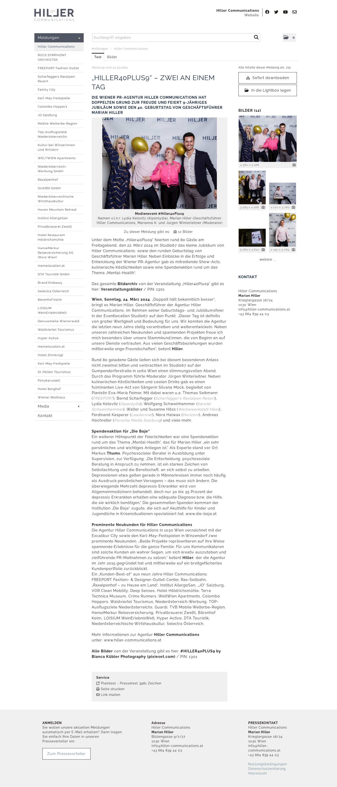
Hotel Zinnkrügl (50, 355)
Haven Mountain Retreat (57, 209)
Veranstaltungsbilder (122, 289)
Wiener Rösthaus (51, 397)
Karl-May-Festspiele (54, 98)
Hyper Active (48, 338)
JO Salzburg (47, 115)
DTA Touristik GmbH (54, 274)
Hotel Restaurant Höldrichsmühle (51, 237)
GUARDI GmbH (49, 188)
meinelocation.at (51, 265)
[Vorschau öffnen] (159, 163)
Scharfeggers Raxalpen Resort (56, 79)
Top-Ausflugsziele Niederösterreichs (52, 134)
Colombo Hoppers (52, 106)
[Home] (54, 15)
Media (43, 406)
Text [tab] (98, 57)
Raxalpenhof (48, 179)
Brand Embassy (50, 282)
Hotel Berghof (49, 389)
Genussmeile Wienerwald (58, 321)
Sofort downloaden (270, 78)
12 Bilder (185, 232)
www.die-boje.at (202, 514)
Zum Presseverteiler (66, 754)
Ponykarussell (49, 380)
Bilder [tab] (112, 57)
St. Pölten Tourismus (54, 372)
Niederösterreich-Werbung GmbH (52, 169)
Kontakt (45, 416)
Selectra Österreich (53, 291)
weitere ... (268, 259)
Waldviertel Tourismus (56, 329)
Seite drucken (112, 689)
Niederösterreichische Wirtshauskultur (56, 199)
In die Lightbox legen (270, 90)
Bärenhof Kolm (50, 299)
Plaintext (108, 683)
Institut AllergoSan (53, 218)
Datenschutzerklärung (267, 769)
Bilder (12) (249, 110)
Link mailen (110, 695)
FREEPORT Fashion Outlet (58, 68)
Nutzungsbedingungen (267, 764)
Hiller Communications (56, 46)
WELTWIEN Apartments (57, 158)
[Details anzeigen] (294, 165)
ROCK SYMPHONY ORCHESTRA (52, 57)
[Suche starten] (256, 36)
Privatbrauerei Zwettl (55, 226)
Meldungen (48, 37)
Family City (46, 89)
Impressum (257, 773)
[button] (289, 37)
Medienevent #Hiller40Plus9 (159, 213)
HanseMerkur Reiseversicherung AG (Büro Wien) (55, 252)
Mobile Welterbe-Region (57, 123)
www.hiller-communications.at (132, 640)
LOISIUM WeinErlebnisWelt (52, 310)
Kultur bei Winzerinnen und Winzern (56, 147)
